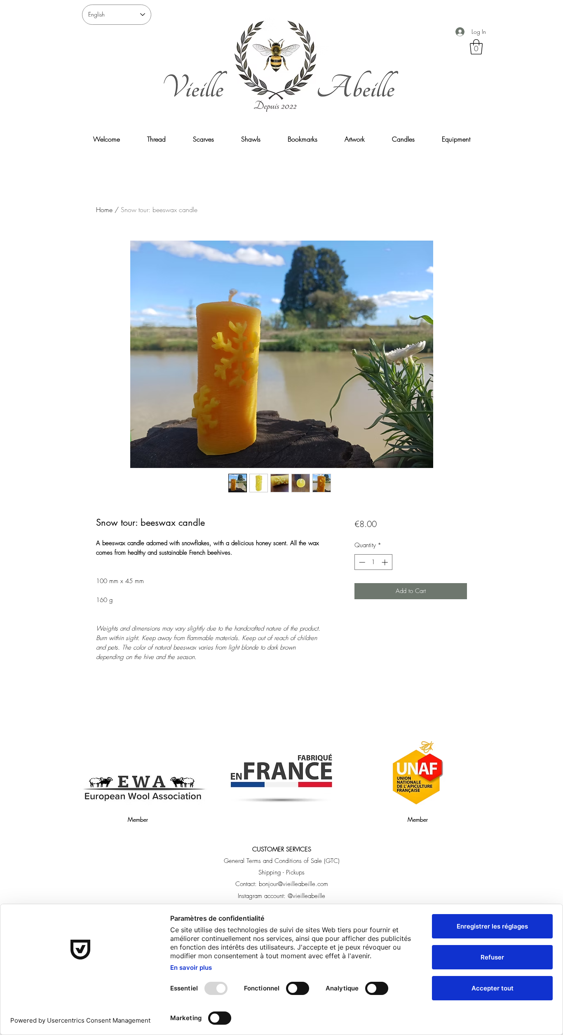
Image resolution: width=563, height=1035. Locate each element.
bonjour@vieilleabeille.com (293, 884)
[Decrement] (361, 562)
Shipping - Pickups (281, 872)
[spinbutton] (373, 562)
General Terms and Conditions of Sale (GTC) (282, 861)
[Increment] (385, 562)
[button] (476, 46)
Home (104, 209)
